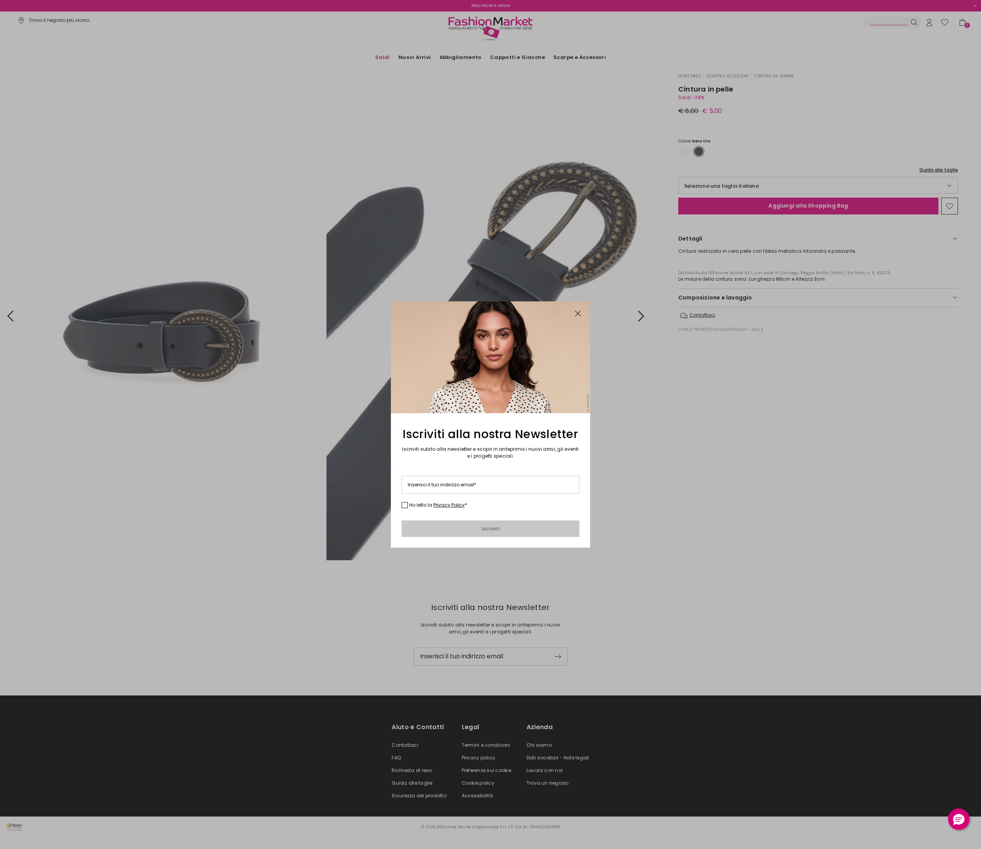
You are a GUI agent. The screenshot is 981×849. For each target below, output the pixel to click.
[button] (959, 819)
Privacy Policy (449, 505)
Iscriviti (490, 528)
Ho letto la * (438, 505)
